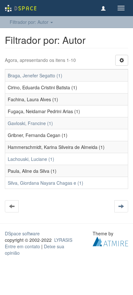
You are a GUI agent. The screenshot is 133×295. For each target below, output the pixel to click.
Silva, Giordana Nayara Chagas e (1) (45, 183)
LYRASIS (63, 240)
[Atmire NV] (110, 241)
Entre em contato (22, 246)
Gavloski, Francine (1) (30, 123)
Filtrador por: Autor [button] (30, 22)
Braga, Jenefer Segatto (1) (35, 75)
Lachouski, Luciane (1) (31, 159)
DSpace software (22, 233)
